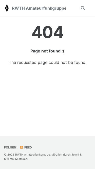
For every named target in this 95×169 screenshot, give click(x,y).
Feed (28, 147)
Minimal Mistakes (15, 159)
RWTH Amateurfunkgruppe (39, 8)
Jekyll (75, 154)
